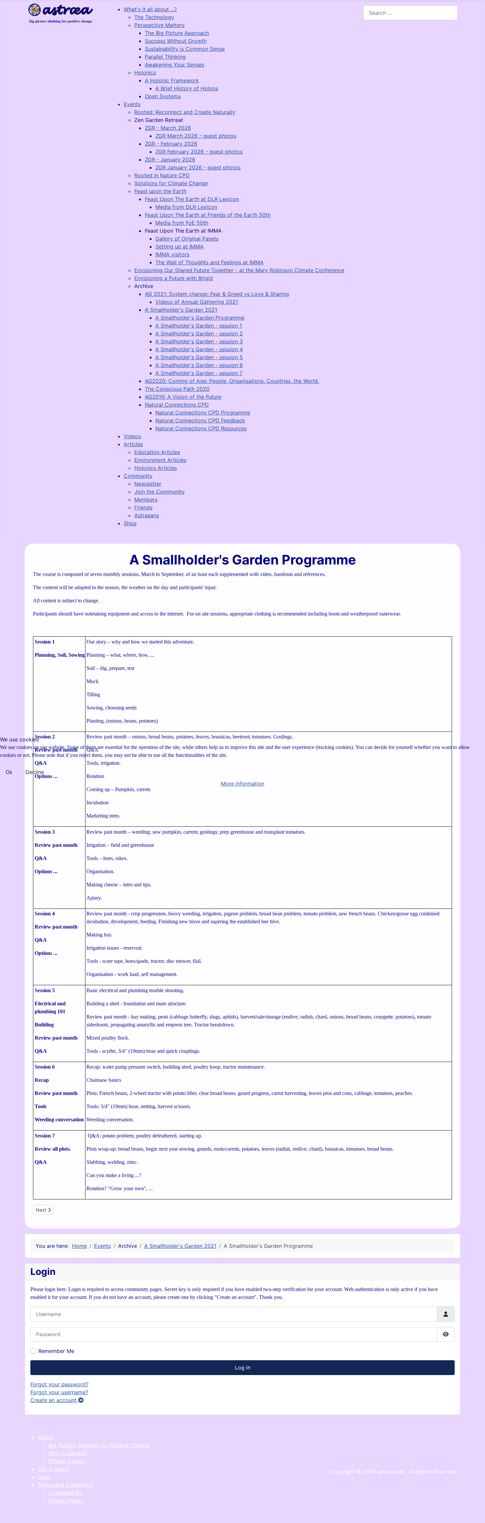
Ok (9, 772)
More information (242, 783)
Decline (34, 772)
